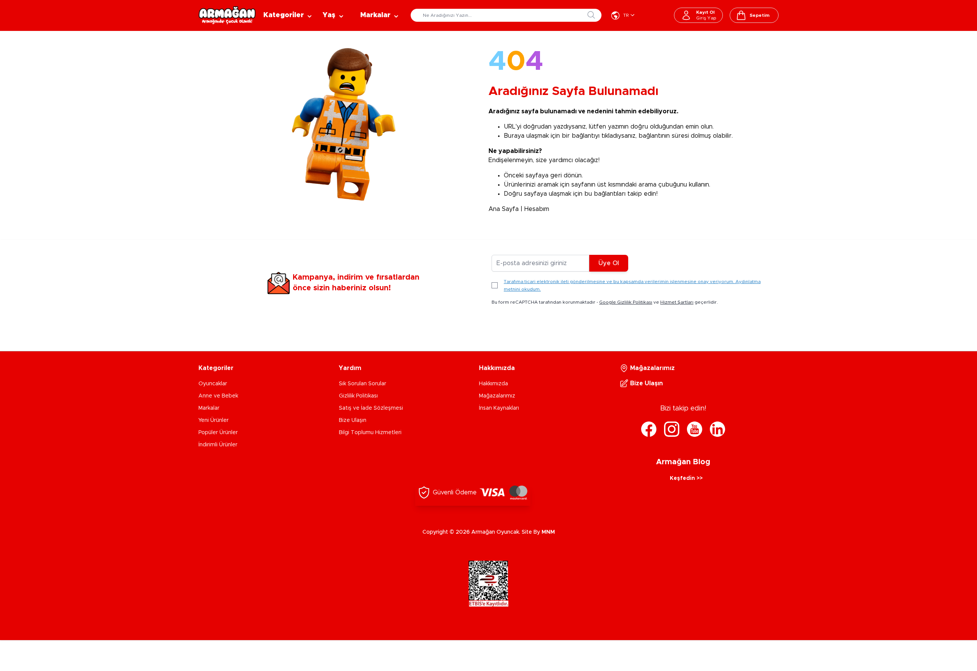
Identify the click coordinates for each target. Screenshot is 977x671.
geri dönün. (566, 175)
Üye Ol (608, 263)
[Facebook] (648, 429)
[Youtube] (694, 429)
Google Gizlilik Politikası (625, 302)
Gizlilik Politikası (358, 396)
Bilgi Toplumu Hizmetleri (370, 432)
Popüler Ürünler (218, 432)
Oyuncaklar (212, 383)
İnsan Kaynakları (499, 408)
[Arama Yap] (591, 14)
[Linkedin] (717, 429)
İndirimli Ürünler (217, 444)
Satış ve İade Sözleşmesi (371, 408)
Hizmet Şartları (676, 302)
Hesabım (536, 209)
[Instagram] (671, 429)
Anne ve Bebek (218, 396)
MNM (548, 532)
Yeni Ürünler (213, 420)
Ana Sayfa (503, 209)
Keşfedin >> (686, 478)
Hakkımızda (493, 383)
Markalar (208, 408)
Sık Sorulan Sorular (362, 383)
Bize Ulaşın (352, 420)
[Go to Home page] (227, 15)
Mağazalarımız (497, 396)
